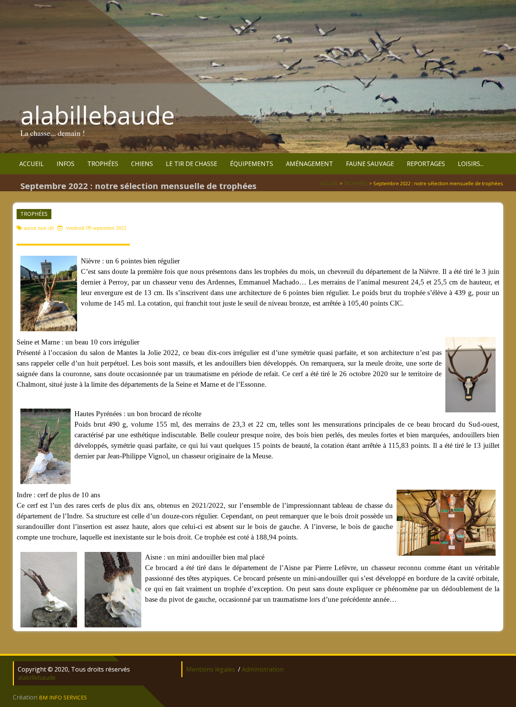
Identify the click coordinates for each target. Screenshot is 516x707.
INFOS (65, 164)
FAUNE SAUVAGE (370, 164)
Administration (263, 669)
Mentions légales (210, 669)
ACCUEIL (31, 164)
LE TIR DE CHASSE (191, 164)
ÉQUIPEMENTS (251, 164)
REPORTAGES (426, 164)
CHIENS (142, 164)
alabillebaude (97, 115)
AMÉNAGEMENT (309, 164)
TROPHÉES (102, 164)
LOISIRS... (471, 164)
